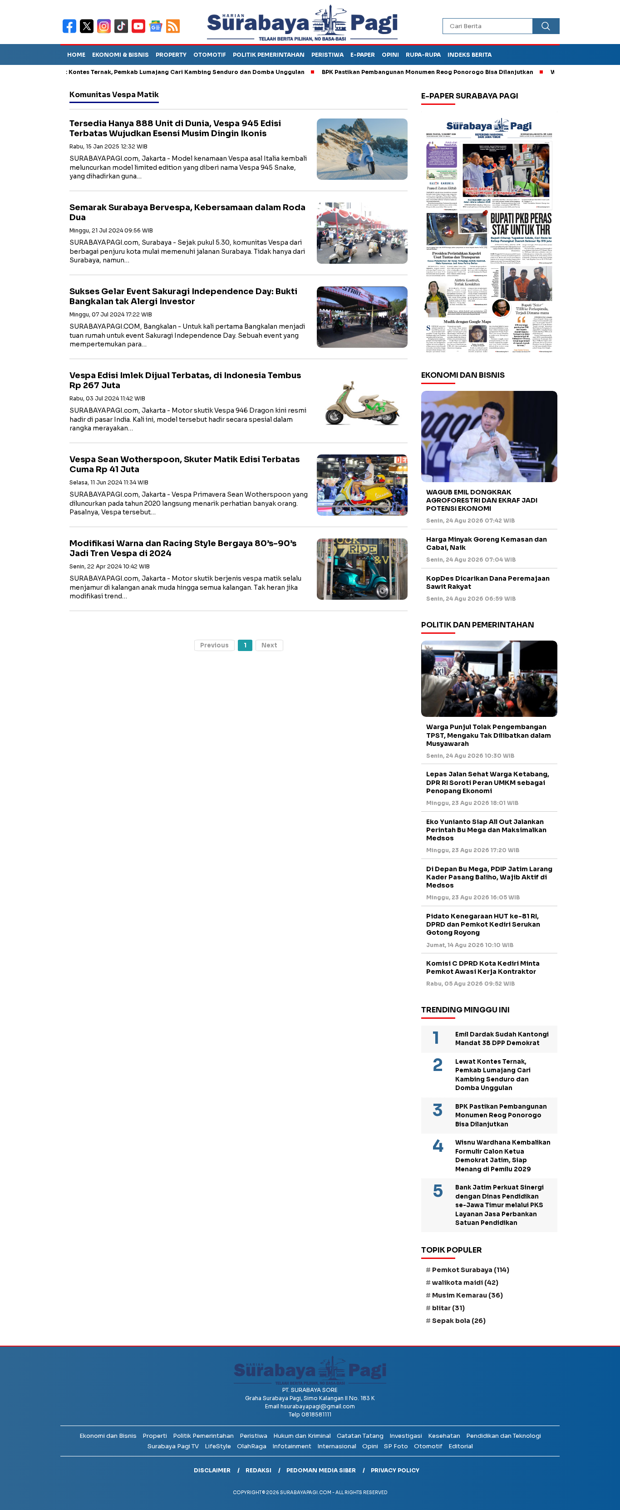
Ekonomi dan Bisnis (108, 1436)
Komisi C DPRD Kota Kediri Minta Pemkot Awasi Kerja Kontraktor (483, 967)
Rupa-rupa (423, 54)
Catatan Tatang (360, 1436)
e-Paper (362, 54)
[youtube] (140, 32)
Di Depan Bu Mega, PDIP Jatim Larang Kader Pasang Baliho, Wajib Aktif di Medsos (489, 877)
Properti (155, 1436)
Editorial (460, 1446)
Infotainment (291, 1446)
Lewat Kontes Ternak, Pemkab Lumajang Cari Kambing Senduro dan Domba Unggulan (144, 72)
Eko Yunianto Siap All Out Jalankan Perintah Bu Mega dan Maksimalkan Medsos (486, 830)
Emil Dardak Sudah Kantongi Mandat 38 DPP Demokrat (502, 1039)
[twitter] (88, 32)
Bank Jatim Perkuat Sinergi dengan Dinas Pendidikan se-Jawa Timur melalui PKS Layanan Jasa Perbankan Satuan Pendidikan (499, 1205)
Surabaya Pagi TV (173, 1446)
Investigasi (405, 1436)
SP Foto (396, 1446)
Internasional (336, 1446)
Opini (390, 54)
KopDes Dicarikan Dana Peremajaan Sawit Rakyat (488, 582)
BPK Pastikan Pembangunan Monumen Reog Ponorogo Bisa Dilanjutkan (395, 72)
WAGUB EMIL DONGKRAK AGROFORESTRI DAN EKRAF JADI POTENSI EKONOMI (481, 500)
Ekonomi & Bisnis (120, 54)
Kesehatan (444, 1436)
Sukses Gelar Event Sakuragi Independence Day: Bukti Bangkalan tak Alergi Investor (183, 296)
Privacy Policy (395, 1470)
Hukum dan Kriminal (302, 1436)
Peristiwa (327, 54)
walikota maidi (465, 1282)
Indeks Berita (470, 54)
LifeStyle (218, 1446)
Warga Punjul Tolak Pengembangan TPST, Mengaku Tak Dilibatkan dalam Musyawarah (488, 735)
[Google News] (157, 32)
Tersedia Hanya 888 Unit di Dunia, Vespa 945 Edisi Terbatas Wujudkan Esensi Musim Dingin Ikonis (175, 128)
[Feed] (174, 32)
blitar (448, 1308)
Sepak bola (459, 1321)
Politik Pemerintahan (269, 54)
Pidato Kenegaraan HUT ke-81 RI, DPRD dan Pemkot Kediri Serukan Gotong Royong (483, 924)
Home (76, 54)
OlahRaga (251, 1446)
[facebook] (71, 32)
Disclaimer (212, 1470)
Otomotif (209, 54)
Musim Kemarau (467, 1295)
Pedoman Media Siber (321, 1470)
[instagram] (105, 32)
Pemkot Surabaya (470, 1270)
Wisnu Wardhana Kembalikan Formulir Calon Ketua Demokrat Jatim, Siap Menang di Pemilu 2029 (503, 1156)
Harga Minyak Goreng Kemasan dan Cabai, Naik (486, 543)
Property (171, 54)
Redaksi (258, 1470)
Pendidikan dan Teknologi (503, 1436)
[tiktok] (123, 32)
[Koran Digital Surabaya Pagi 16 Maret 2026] (489, 235)
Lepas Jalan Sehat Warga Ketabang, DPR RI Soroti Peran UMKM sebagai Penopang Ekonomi (487, 782)
